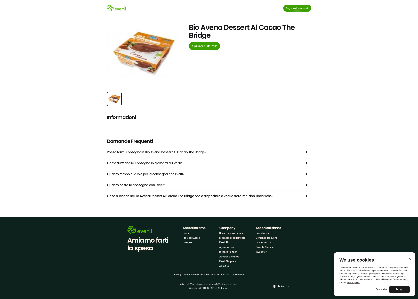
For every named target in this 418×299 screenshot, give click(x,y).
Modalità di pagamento (232, 237)
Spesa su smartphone (231, 233)
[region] (374, 274)
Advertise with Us (229, 256)
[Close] (409, 258)
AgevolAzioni (226, 247)
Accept (399, 289)
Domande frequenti (267, 237)
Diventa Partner (228, 251)
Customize (381, 289)
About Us (224, 265)
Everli (186, 233)
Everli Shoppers (227, 261)
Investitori (261, 251)
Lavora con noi (264, 242)
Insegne (187, 242)
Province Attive (191, 237)
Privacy (177, 274)
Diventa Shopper (265, 247)
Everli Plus (225, 242)
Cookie (186, 274)
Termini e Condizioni (220, 274)
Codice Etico (238, 274)
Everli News (262, 233)
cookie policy (353, 282)
